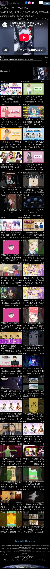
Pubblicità (32, 558)
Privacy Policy (24, 558)
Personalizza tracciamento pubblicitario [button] (31, 560)
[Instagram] (29, 4)
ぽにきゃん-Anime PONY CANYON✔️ (34, 19)
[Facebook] (26, 4)
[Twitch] (32, 4)
